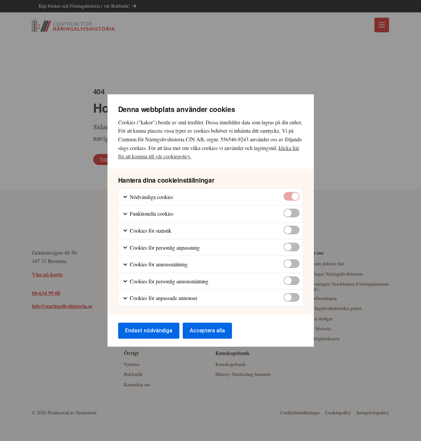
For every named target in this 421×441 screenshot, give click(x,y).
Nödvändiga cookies (150, 196)
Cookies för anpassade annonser (162, 297)
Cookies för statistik (149, 230)
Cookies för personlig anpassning (164, 247)
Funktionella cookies (150, 213)
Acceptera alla (207, 330)
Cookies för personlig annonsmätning (168, 281)
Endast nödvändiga (148, 330)
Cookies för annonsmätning (158, 264)
